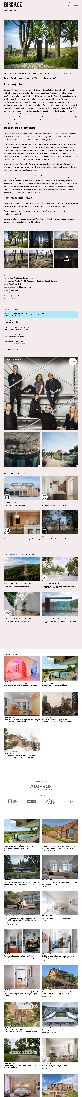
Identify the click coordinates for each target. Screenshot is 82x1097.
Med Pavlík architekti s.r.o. (21, 278)
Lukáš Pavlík (14, 281)
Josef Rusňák (51, 281)
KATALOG (8, 74)
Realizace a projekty (25, 74)
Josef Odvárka (37, 281)
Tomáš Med (25, 281)
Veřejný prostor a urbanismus (55, 74)
